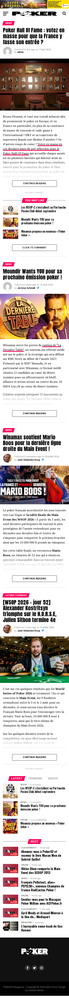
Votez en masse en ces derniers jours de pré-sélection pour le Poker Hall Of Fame (32, 148)
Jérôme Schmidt (26, 288)
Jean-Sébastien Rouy (28, 460)
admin (20, 52)
